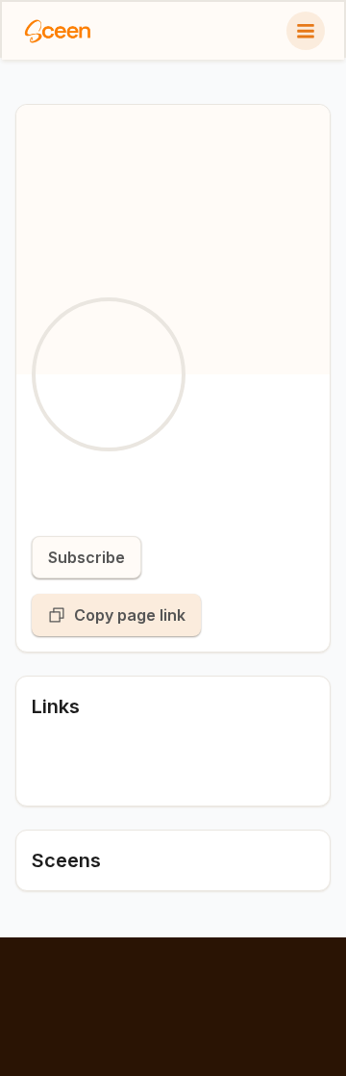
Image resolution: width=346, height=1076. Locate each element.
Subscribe (86, 557)
